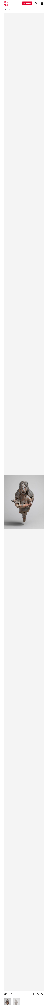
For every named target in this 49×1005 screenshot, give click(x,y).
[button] (24, 502)
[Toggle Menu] (42, 3)
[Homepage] (6, 3)
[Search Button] (36, 3)
